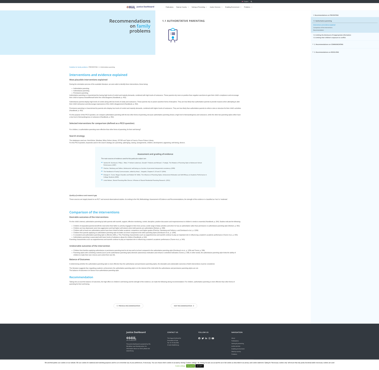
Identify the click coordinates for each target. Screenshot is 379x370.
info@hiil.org (175, 345)
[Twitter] (203, 338)
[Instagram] (209, 338)
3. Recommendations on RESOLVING (326, 52)
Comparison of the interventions (322, 27)
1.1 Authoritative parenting (183, 21)
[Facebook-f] (199, 338)
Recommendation (318, 30)
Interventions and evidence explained (324, 25)
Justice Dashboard (145, 6)
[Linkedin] (206, 338)
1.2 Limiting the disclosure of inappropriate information (332, 35)
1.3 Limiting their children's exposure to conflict (329, 37)
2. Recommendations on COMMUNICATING (328, 44)
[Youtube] (213, 338)
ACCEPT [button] (200, 366)
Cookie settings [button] (180, 366)
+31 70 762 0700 (174, 343)
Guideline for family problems (78, 67)
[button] (251, 1)
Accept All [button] (190, 366)
